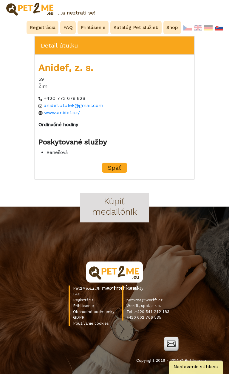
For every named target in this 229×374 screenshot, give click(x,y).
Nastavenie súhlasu (196, 367)
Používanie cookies (91, 323)
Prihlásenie (83, 305)
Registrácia (83, 300)
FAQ (77, 294)
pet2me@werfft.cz (144, 300)
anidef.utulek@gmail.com (73, 105)
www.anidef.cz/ (62, 112)
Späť (114, 167)
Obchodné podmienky (93, 311)
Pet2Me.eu (83, 288)
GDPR (78, 317)
